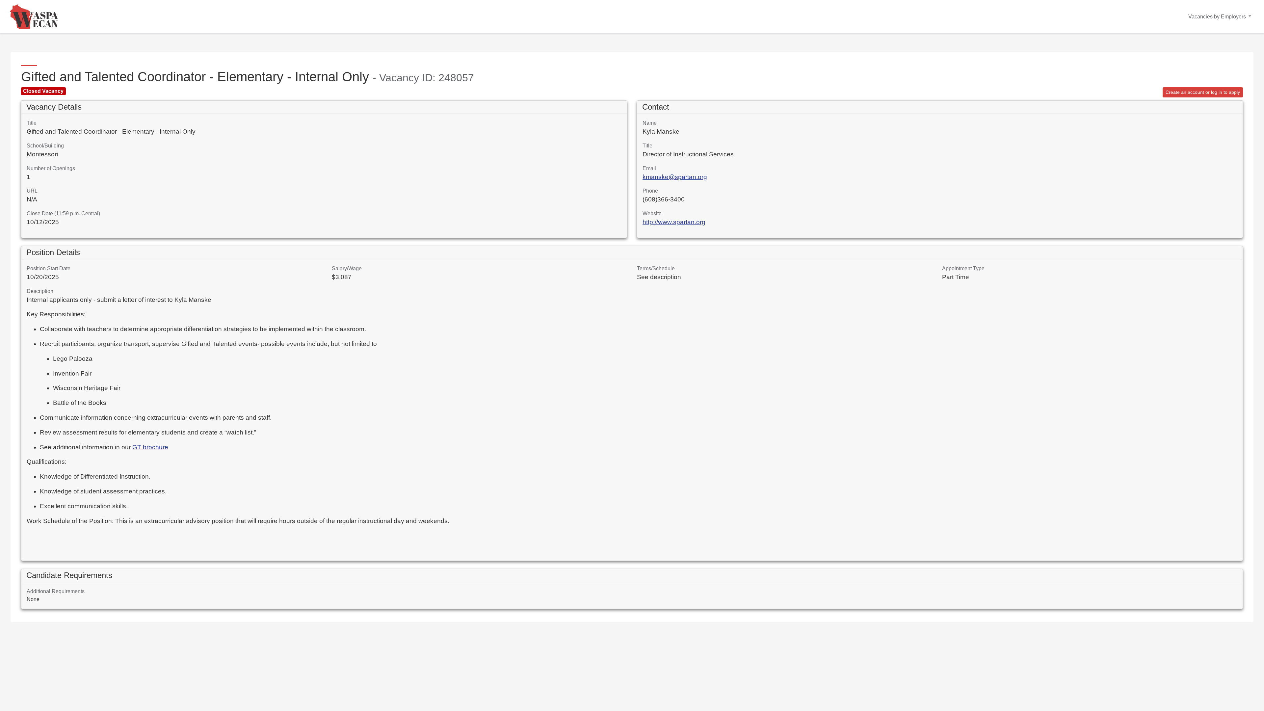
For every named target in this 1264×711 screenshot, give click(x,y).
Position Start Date (48, 268)
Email (649, 168)
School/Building (45, 145)
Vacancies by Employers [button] (1217, 16)
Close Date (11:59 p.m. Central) (63, 213)
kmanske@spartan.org (675, 176)
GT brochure (150, 447)
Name (650, 123)
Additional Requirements (56, 591)
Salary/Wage (347, 268)
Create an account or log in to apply (1203, 92)
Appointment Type (963, 268)
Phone (650, 191)
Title (32, 123)
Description (40, 291)
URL (32, 191)
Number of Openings (51, 168)
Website (652, 213)
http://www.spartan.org (674, 222)
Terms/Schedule (656, 268)
